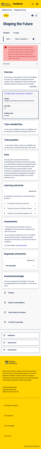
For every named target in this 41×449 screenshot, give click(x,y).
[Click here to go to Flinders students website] (6, 5)
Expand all (32, 191)
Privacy (9, 436)
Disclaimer (10, 415)
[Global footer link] (11, 363)
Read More (33, 87)
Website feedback (12, 405)
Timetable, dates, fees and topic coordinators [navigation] (18, 93)
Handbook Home (7, 10)
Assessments (22, 245)
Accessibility (10, 426)
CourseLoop (35, 446)
